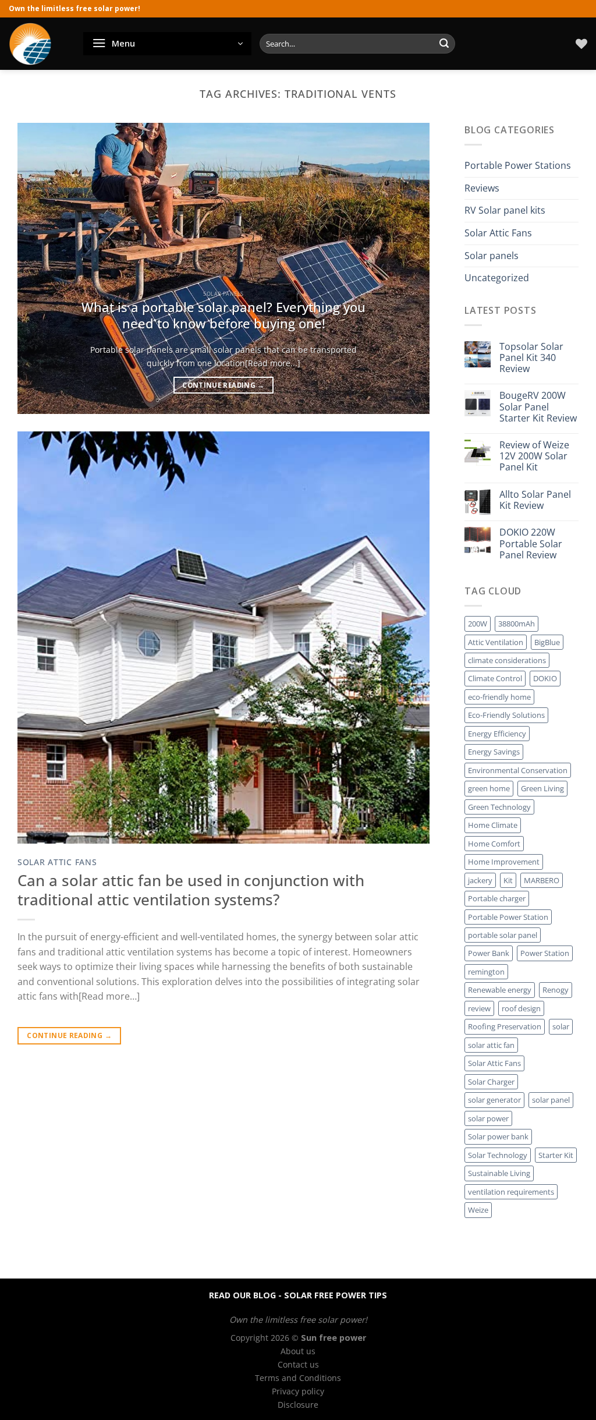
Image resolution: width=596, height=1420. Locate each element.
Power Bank (488, 953)
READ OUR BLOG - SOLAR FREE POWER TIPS (298, 1295)
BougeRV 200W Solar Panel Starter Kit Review (538, 407)
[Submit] (444, 44)
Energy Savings (494, 752)
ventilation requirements (511, 1192)
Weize (478, 1210)
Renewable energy (499, 990)
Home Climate (492, 825)
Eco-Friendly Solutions (506, 715)
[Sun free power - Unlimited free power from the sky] (37, 43)
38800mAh (516, 623)
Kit (508, 880)
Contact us (298, 1364)
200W (477, 623)
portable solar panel (502, 935)
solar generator (494, 1100)
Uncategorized (496, 277)
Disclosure (298, 1404)
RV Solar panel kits (504, 210)
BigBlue (547, 642)
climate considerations (507, 660)
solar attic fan (491, 1045)
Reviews (481, 188)
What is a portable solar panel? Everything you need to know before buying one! (223, 315)
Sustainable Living (499, 1173)
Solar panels (491, 255)
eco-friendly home (499, 697)
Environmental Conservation (517, 770)
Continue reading (223, 385)
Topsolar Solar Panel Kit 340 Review (531, 358)
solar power (488, 1118)
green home (489, 789)
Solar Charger (491, 1081)
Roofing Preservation (504, 1027)
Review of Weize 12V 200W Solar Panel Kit (534, 456)
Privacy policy (298, 1391)
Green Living (542, 789)
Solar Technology (497, 1155)
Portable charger (497, 898)
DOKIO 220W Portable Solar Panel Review (530, 544)
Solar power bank (498, 1136)
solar (560, 1027)
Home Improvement (504, 861)
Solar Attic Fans (57, 861)
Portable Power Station (508, 917)
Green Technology (499, 807)
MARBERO (541, 880)
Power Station (544, 953)
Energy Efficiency (497, 733)
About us (298, 1351)
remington (486, 971)
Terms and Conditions (298, 1377)
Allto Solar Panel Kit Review (535, 500)
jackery (480, 880)
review (479, 1008)
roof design (521, 1008)
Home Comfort (494, 843)
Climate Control (495, 679)
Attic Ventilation (495, 642)
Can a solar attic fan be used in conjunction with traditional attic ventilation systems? (190, 890)
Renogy (555, 990)
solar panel (551, 1100)
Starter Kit (555, 1155)
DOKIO (545, 679)
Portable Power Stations (517, 165)
